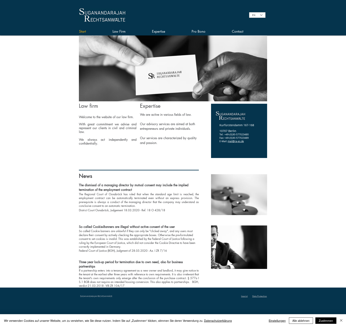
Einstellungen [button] (277, 321)
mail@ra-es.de (236, 141)
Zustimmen (326, 321)
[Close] (341, 320)
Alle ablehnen (301, 321)
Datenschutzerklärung (218, 321)
